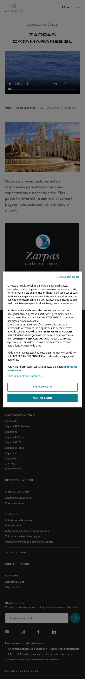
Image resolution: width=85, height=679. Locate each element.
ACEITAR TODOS (42, 397)
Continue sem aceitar (68, 276)
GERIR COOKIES (42, 387)
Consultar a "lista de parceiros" (25, 376)
